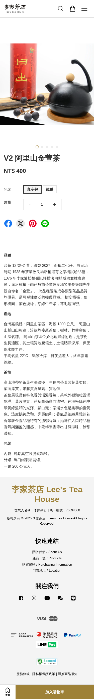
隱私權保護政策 (43, 674)
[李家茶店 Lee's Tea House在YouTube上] (47, 600)
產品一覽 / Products (47, 558)
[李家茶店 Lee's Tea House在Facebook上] (21, 600)
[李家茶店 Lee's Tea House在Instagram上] (34, 600)
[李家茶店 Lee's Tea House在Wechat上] (60, 600)
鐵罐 (49, 189)
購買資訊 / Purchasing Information (47, 564)
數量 (7, 202)
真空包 (32, 189)
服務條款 (23, 674)
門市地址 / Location (47, 570)
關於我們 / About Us (47, 552)
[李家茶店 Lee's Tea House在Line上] (73, 600)
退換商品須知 (67, 674)
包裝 (7, 189)
